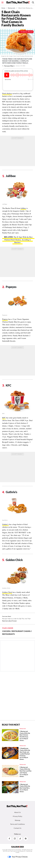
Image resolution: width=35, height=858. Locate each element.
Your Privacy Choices (20, 857)
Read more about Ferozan (9, 621)
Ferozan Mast (9, 66)
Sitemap (17, 820)
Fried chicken (7, 93)
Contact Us (17, 828)
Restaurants (11, 8)
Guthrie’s (5, 524)
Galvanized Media (16, 849)
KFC (4, 417)
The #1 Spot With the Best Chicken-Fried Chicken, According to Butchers (18, 240)
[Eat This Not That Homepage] (18, 2)
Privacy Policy (17, 816)
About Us (17, 812)
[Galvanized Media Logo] (17, 847)
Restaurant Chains (21, 631)
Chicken (6, 631)
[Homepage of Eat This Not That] (17, 806)
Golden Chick (7, 592)
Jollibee (23, 208)
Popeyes (5, 319)
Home (3, 8)
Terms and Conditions (17, 824)
